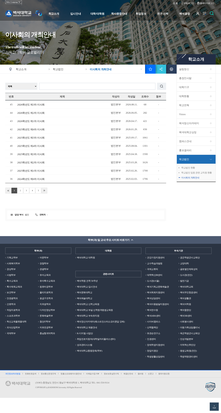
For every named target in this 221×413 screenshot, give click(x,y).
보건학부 (11, 292)
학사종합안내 (119, 13)
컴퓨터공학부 (46, 287)
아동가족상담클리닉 (190, 327)
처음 (8, 190)
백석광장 (184, 13)
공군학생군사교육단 (190, 257)
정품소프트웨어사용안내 (71, 374)
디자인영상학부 (47, 310)
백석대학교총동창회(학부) (89, 351)
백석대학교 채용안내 (87, 327)
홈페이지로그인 (207, 3)
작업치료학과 (13, 310)
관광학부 (44, 269)
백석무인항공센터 (189, 292)
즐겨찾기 (150, 69)
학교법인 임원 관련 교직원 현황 (196, 172)
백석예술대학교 (84, 298)
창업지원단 (152, 351)
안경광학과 (12, 298)
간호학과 (11, 304)
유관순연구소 (153, 333)
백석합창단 (185, 310)
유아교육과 (45, 275)
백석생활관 (185, 298)
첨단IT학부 (45, 321)
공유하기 (161, 69)
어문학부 (44, 257)
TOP (214, 408)
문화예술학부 (46, 316)
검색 (212, 14)
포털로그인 (189, 3)
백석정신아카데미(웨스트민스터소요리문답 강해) (101, 321)
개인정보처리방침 (12, 374)
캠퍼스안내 (185, 141)
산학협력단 (152, 327)
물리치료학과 (46, 292)
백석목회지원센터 (155, 292)
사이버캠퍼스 (153, 321)
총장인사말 (185, 78)
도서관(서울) (153, 281)
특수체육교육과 (14, 287)
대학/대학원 (97, 13)
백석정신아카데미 (189, 123)
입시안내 (75, 13)
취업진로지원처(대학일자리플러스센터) (96, 339)
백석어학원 (185, 304)
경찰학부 (44, 263)
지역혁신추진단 (187, 345)
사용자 (199, 14)
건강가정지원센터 (155, 257)
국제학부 (11, 333)
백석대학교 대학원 (86, 257)
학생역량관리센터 (189, 356)
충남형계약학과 (47, 333)
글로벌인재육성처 (189, 269)
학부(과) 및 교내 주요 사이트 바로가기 (108, 240)
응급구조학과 (46, 298)
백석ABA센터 (153, 316)
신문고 (151, 374)
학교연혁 (184, 105)
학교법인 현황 (188, 168)
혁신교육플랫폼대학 (16, 321)
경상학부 (11, 269)
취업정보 (141, 13)
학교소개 (54, 13)
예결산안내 (128, 374)
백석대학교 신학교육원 (88, 304)
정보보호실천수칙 (111, 374)
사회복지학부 (13, 263)
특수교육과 (12, 281)
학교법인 (184, 159)
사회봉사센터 (186, 321)
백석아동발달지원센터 (158, 304)
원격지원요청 (164, 374)
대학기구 (184, 87)
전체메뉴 (206, 14)
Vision (182, 114)
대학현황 (184, 96)
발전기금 (184, 281)
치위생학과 (45, 304)
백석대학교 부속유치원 (88, 316)
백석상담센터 (153, 298)
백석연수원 (152, 310)
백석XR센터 (186, 316)
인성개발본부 (186, 339)
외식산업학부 (13, 327)
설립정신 (184, 69)
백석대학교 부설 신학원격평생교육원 (95, 310)
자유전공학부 (46, 327)
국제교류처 (152, 269)
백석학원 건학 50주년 (87, 281)
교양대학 (184, 263)
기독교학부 (12, 257)
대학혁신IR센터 (154, 275)
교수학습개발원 (154, 263)
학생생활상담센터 (155, 356)
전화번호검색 (30, 374)
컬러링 (140, 374)
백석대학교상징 (187, 132)
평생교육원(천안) (188, 351)
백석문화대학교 (84, 292)
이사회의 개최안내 (190, 177)
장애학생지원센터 (155, 345)
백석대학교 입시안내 (87, 287)
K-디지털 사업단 (85, 333)
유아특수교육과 (47, 281)
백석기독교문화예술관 (158, 287)
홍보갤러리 (185, 150)
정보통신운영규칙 (48, 374)
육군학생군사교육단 (190, 333)
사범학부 (11, 275)
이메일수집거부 (92, 374)
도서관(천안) (186, 275)
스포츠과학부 (13, 316)
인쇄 (171, 69)
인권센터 (151, 339)
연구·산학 (163, 13)
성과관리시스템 (84, 345)
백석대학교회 (186, 287)
